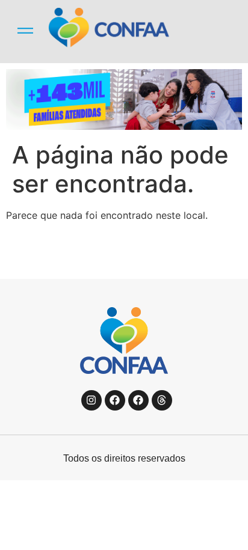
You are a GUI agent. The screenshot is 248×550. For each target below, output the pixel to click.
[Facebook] (115, 400)
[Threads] (162, 400)
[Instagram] (91, 400)
